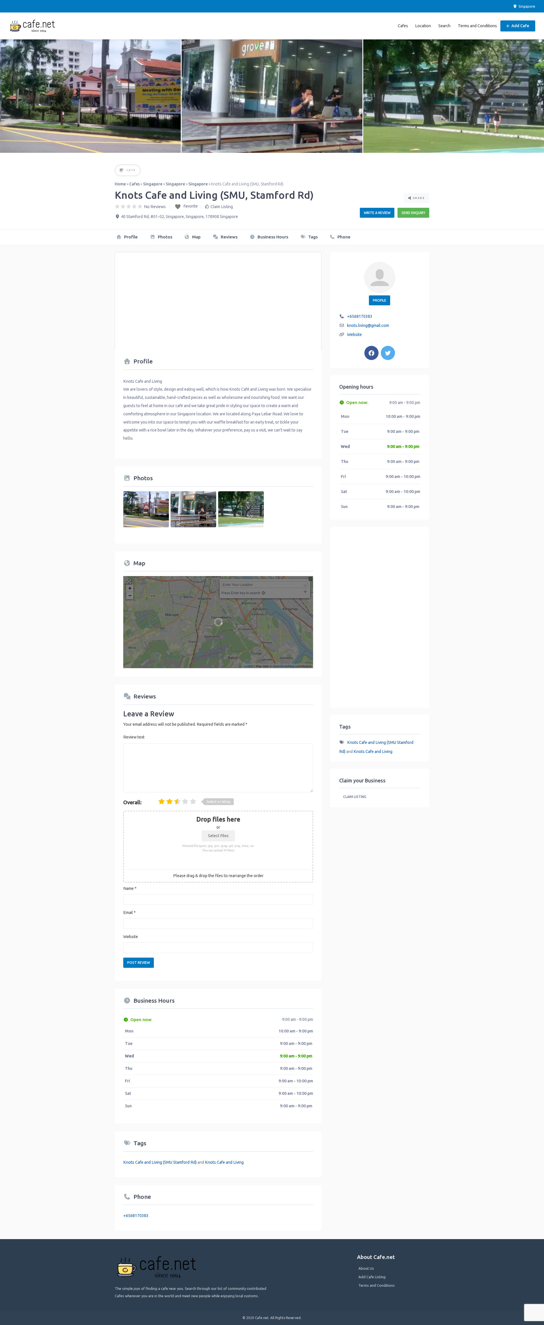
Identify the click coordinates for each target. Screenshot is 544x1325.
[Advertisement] (218, 297)
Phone (343, 236)
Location (423, 26)
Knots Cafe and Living (224, 1162)
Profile (130, 236)
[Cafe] (121, 170)
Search (444, 26)
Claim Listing (222, 206)
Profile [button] (379, 300)
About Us (366, 1268)
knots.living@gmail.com (368, 325)
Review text (133, 737)
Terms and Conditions (477, 26)
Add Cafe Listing (372, 1277)
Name (130, 888)
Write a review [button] (377, 213)
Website (130, 936)
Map (196, 236)
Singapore (526, 6)
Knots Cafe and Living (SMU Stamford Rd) (160, 1162)
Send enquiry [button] (413, 213)
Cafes (403, 26)
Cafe (131, 170)
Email (129, 912)
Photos (164, 236)
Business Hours (272, 236)
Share (418, 198)
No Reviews (155, 206)
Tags (312, 236)
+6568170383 (135, 1215)
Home (120, 184)
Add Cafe (520, 26)
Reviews (228, 236)
